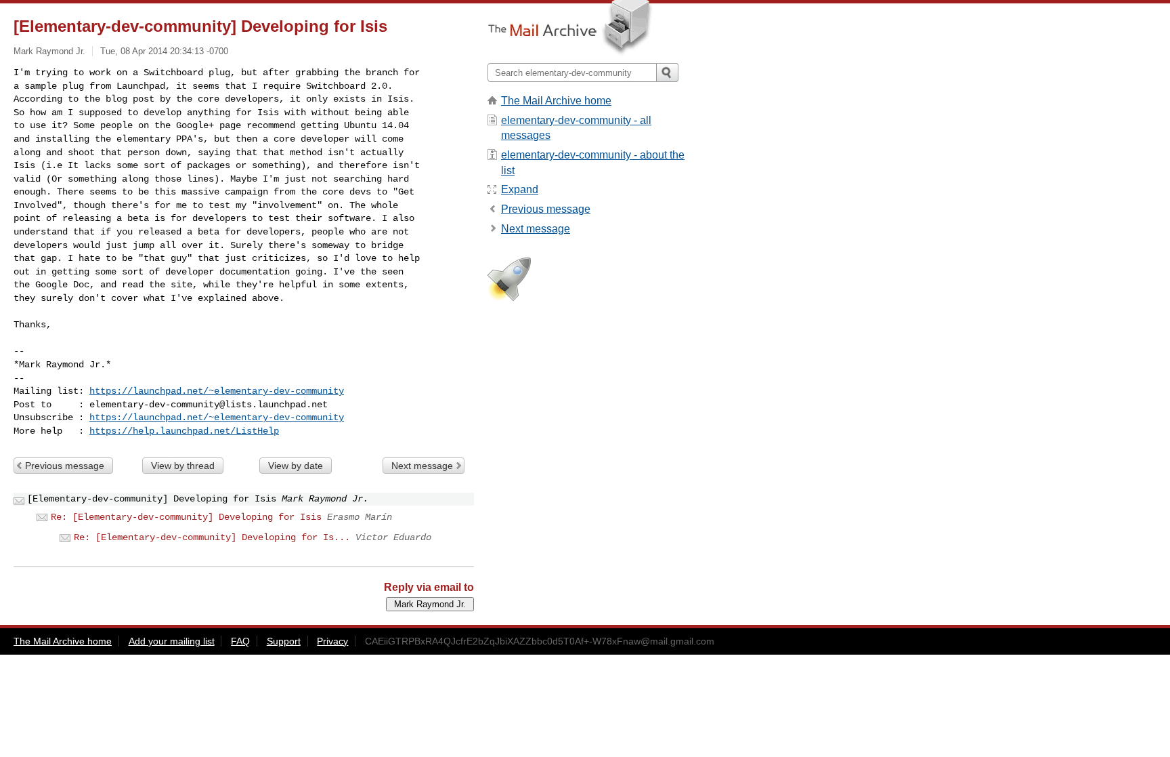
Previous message (64, 465)
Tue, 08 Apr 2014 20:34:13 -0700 (164, 51)
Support (284, 641)
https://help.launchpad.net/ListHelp (184, 431)
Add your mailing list (172, 641)
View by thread (183, 465)
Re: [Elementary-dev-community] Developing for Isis (186, 517)
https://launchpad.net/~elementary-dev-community (216, 391)
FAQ (240, 641)
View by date (295, 465)
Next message (422, 465)
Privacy (332, 641)
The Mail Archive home (556, 100)
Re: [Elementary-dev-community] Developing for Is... (212, 537)
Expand (519, 189)
